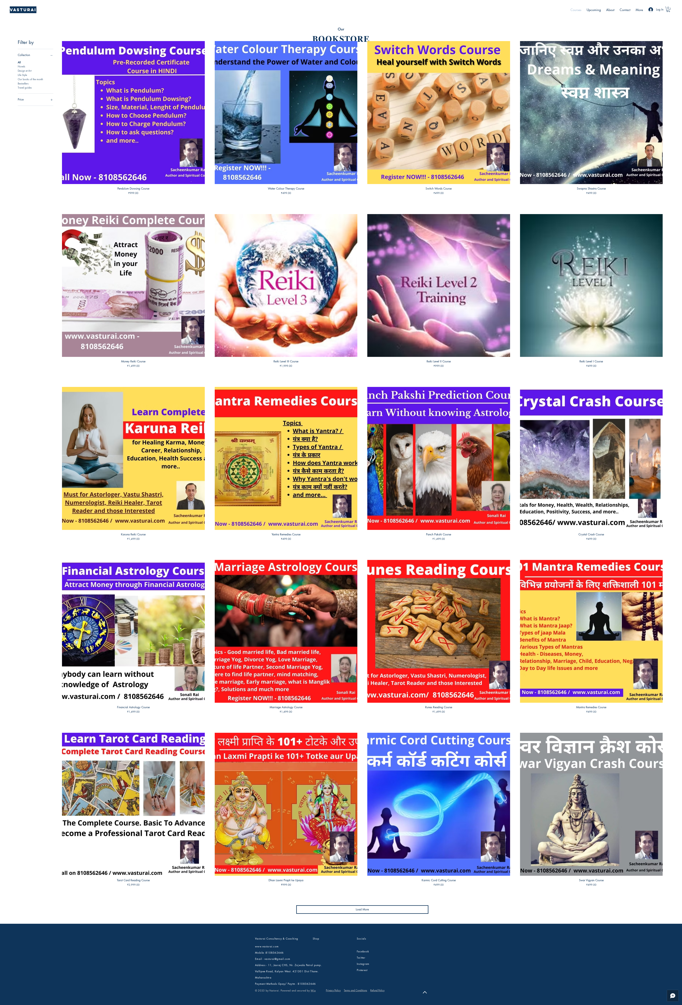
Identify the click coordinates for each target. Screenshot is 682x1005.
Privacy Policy (333, 990)
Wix (313, 990)
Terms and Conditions (355, 990)
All (19, 62)
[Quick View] (133, 112)
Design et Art (24, 70)
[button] (668, 9)
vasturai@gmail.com (277, 959)
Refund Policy (377, 990)
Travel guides (25, 87)
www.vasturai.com (267, 946)
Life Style (22, 75)
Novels (21, 66)
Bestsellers (23, 83)
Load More (362, 909)
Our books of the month (30, 79)
